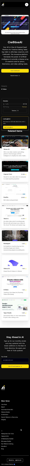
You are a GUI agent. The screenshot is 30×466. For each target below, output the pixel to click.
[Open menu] (26, 4)
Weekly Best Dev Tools (7, 433)
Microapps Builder (6, 441)
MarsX (3, 407)
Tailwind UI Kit (5, 436)
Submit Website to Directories (9, 417)
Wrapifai (3, 419)
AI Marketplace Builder (7, 438)
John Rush (4, 404)
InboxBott (4, 446)
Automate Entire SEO (7, 409)
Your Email (4, 357)
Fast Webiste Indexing (7, 444)
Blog (2, 449)
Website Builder (5, 412)
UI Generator (4, 414)
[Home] (3, 4)
